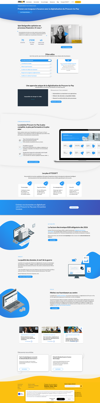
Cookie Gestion (31, 387)
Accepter (60, 399)
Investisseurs (20, 384)
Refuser (69, 399)
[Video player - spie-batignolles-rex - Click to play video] (66, 33)
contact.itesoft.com (36, 394)
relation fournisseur (61, 295)
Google (43, 393)
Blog (18, 387)
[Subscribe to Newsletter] (81, 386)
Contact (19, 388)
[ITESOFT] (21, 2)
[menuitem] (29, 2)
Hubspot (39, 393)
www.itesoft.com (30, 394)
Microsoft (46, 393)
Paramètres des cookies (52, 399)
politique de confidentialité (41, 396)
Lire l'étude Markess (25, 12)
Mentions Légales (31, 384)
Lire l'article (24, 369)
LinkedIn (50, 393)
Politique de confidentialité (33, 385)
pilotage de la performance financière (62, 305)
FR (73, 2)
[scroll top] (92, 400)
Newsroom (20, 385)
